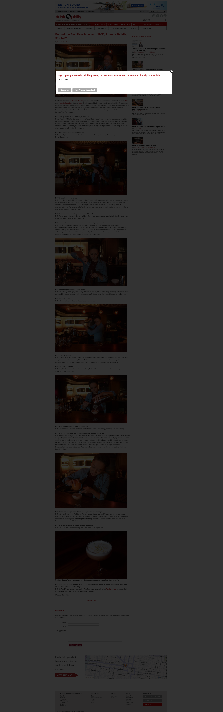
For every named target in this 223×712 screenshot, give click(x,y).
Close (171, 72)
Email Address (63, 80)
